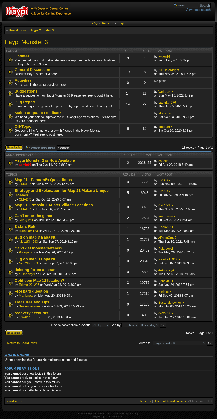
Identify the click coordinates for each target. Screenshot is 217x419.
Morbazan (165, 113)
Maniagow (26, 295)
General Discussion (32, 69)
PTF (123, 416)
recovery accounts (31, 313)
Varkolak (164, 91)
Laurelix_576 (167, 102)
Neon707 (164, 227)
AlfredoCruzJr (167, 237)
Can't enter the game (33, 215)
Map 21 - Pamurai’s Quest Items (43, 179)
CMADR (25, 184)
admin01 (25, 164)
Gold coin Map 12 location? (39, 280)
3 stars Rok (25, 226)
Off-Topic (23, 126)
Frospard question (31, 291)
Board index (18, 30)
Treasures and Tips (32, 302)
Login (121, 23)
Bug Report (25, 102)
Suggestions (26, 91)
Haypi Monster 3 (41, 30)
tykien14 (164, 56)
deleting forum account (36, 269)
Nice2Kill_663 (28, 241)
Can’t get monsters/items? (39, 248)
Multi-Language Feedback (38, 113)
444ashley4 (27, 274)
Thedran (164, 127)
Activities (23, 80)
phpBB (93, 413)
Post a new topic (12, 147)
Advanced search (198, 9)
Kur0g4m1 (26, 220)
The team (144, 401)
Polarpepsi (26, 252)
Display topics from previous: (71, 325)
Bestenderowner (30, 306)
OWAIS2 (25, 317)
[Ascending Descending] (153, 325)
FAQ (95, 23)
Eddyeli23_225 (29, 284)
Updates (22, 56)
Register (107, 23)
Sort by (116, 325)
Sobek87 (164, 281)
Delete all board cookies (170, 401)
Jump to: (145, 343)
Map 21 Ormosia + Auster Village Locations (54, 205)
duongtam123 (28, 230)
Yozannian (165, 216)
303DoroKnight (168, 70)
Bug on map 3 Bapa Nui (36, 237)
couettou (164, 161)
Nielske (163, 291)
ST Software (111, 416)
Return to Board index (22, 343)
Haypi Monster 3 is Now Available (45, 160)
